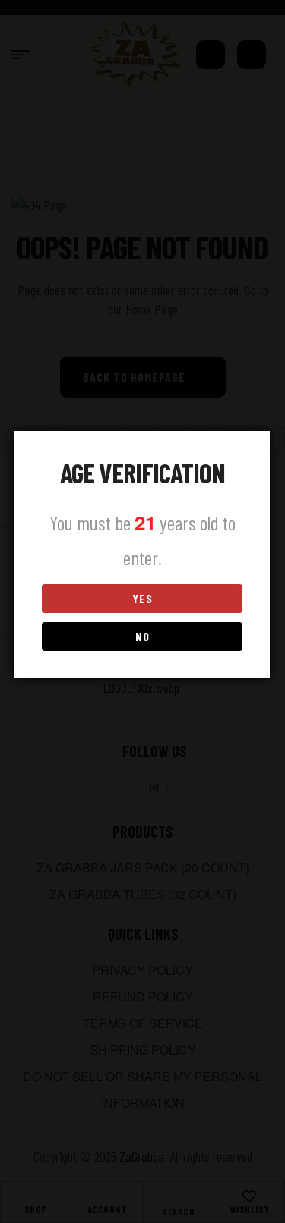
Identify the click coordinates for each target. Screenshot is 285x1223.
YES (142, 598)
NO (142, 636)
